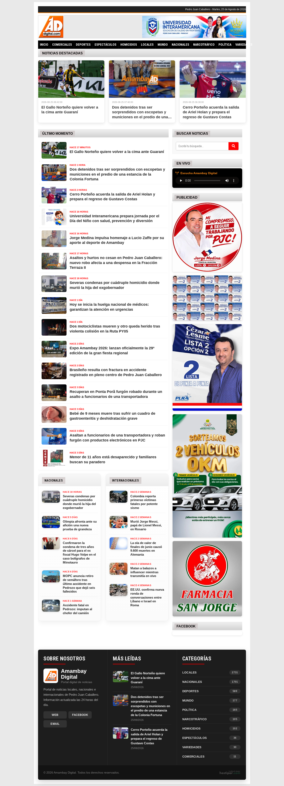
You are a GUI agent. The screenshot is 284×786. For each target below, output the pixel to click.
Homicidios (128, 44)
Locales (147, 44)
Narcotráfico (204, 44)
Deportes (83, 44)
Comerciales (62, 44)
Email (55, 723)
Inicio (44, 44)
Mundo (163, 44)
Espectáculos (105, 44)
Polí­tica (225, 44)
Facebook (80, 714)
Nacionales (180, 44)
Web (55, 714)
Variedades (243, 44)
